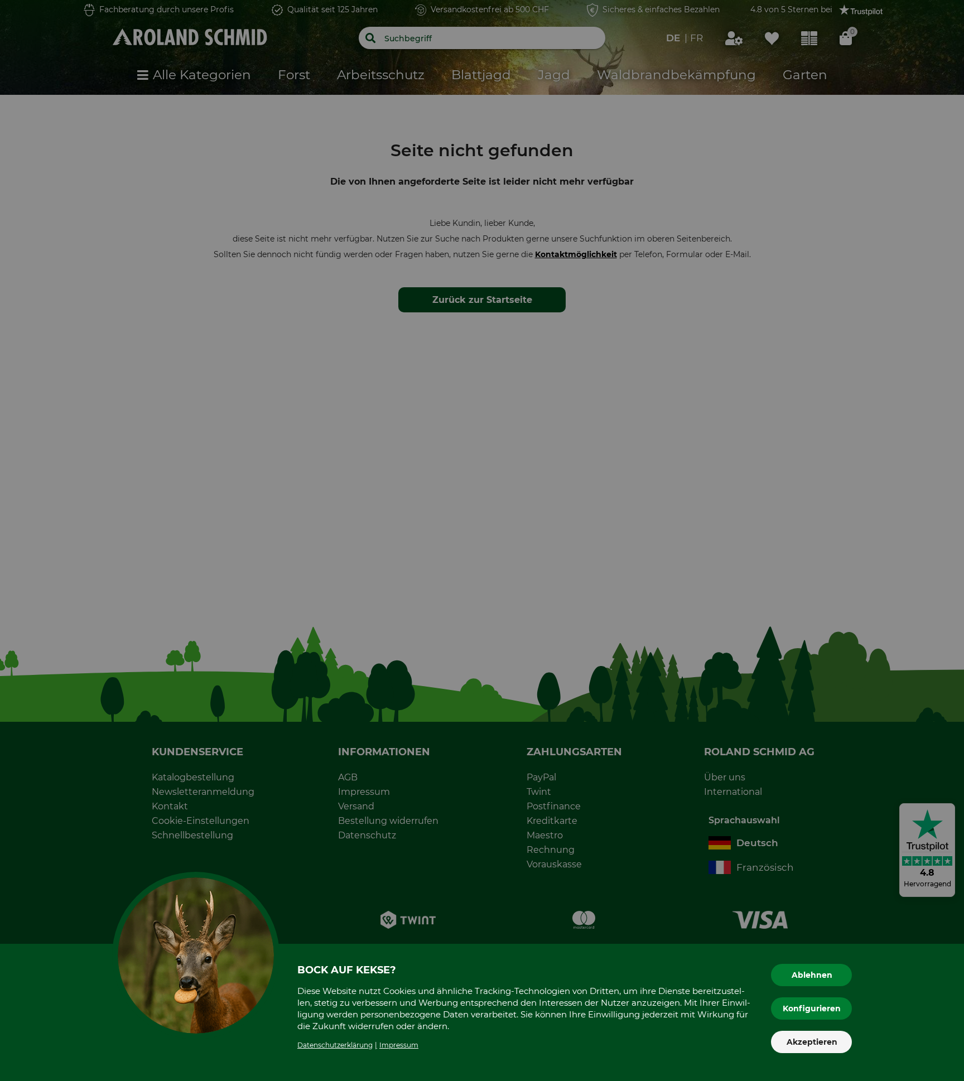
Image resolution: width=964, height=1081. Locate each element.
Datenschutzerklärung (335, 1045)
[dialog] (482, 540)
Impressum (398, 1045)
